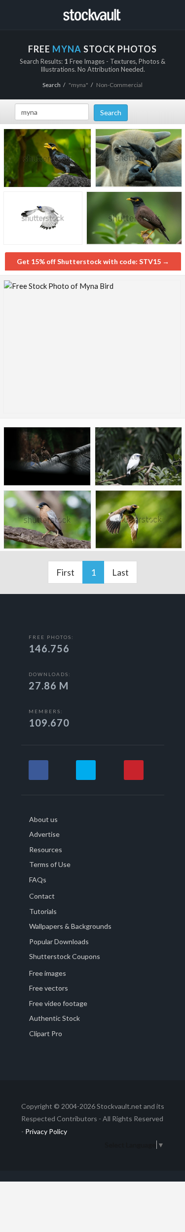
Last (120, 572)
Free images (47, 973)
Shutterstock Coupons (64, 956)
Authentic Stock (54, 1018)
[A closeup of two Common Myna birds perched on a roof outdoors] (47, 458)
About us (43, 819)
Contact (42, 896)
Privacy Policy (46, 1131)
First (65, 572)
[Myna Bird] (92, 346)
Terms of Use (50, 864)
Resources (45, 849)
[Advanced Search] (168, 13)
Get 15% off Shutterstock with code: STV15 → (93, 261)
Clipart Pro (45, 1033)
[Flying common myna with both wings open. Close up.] (139, 521)
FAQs (37, 879)
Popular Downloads (59, 941)
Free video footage (58, 1003)
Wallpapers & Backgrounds (70, 926)
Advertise (44, 834)
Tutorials (43, 911)
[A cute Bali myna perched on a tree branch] (138, 458)
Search (51, 85)
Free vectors (48, 988)
